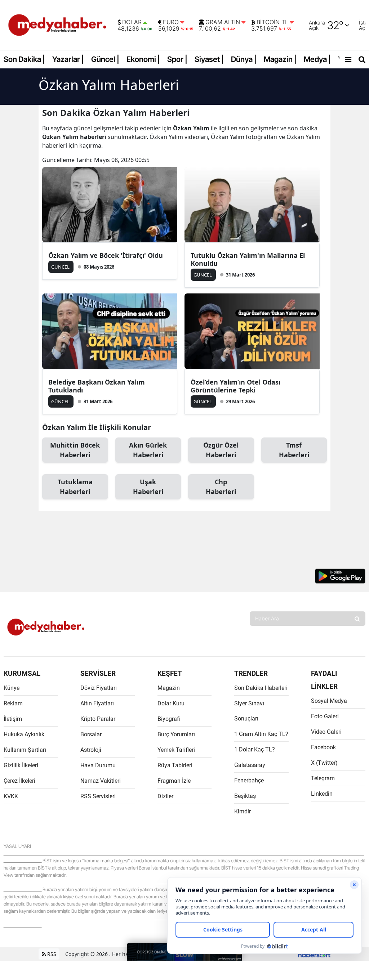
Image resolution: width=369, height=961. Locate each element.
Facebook (323, 747)
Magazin (168, 687)
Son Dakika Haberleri (261, 687)
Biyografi (169, 718)
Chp (221, 486)
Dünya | (244, 59)
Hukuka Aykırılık (24, 734)
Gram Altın (222, 22)
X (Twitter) (324, 762)
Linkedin (322, 793)
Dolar (132, 22)
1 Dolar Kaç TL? (254, 749)
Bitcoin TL (272, 22)
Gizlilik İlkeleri (21, 765)
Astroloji (90, 749)
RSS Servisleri (98, 796)
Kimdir (242, 811)
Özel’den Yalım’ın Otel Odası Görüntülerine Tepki (235, 386)
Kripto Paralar (97, 718)
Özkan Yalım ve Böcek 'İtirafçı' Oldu (105, 255)
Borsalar (91, 734)
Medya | (317, 59)
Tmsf (294, 450)
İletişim (13, 718)
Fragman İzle (174, 780)
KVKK (11, 796)
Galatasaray (249, 765)
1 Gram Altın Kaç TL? (261, 734)
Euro (171, 22)
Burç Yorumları (176, 734)
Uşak (148, 486)
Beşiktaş (245, 795)
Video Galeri (326, 731)
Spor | (177, 59)
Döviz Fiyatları (98, 687)
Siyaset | (209, 59)
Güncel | (105, 59)
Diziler (165, 796)
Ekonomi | (143, 59)
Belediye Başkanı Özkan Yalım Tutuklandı (96, 386)
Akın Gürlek (148, 450)
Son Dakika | (24, 59)
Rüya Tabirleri (174, 765)
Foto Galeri (325, 716)
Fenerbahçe (249, 780)
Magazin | (280, 59)
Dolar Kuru (170, 703)
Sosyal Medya (329, 700)
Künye (11, 687)
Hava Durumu (98, 765)
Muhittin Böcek (75, 450)
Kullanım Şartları (25, 749)
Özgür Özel (221, 450)
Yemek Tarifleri (176, 749)
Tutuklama (75, 486)
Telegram (323, 778)
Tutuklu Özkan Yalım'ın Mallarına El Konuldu (248, 259)
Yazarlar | (68, 59)
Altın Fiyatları (97, 703)
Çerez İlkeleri (19, 780)
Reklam (13, 703)
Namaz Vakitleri (100, 780)
